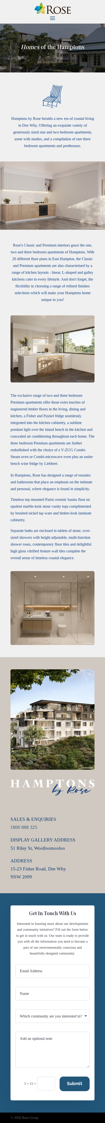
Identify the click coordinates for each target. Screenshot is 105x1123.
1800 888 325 (23, 827)
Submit (74, 1083)
